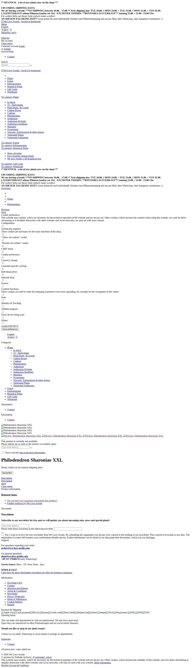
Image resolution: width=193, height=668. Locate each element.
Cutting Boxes (14, 110)
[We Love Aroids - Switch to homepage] (21, 21)
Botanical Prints (14, 394)
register (7, 49)
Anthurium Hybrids (16, 121)
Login (22, 46)
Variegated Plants (15, 135)
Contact (11, 56)
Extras (10, 388)
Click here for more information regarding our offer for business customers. (37, 572)
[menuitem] (96, 24)
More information (102, 662)
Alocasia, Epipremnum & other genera (25, 132)
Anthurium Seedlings (17, 124)
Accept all (14, 665)
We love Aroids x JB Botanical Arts (24, 158)
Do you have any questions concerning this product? (32, 500)
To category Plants (10, 97)
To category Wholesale (12, 166)
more (3, 483)
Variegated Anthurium (17, 137)
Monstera (11, 126)
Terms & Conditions (17, 591)
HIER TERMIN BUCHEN (168, 13)
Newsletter (12, 593)
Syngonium (12, 129)
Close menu (7, 43)
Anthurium (12, 118)
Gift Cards (12, 396)
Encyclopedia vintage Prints (20, 156)
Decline (5, 665)
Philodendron (13, 116)
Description (6, 478)
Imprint (10, 604)
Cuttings (11, 113)
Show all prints (14, 153)
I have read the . (25, 452)
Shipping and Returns (17, 588)
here (152, 537)
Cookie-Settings (14, 602)
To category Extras (10, 142)
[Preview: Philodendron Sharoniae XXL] (21, 436)
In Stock (11, 102)
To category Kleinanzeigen (14, 145)
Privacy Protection (16, 596)
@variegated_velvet (42, 657)
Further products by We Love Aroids (24, 503)
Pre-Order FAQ (14, 583)
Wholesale (12, 399)
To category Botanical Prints (14, 148)
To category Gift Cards (12, 164)
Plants (10, 347)
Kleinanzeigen (14, 391)
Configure (24, 665)
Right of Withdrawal (17, 599)
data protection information (32, 452)
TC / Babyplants (15, 105)
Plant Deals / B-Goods (18, 107)
